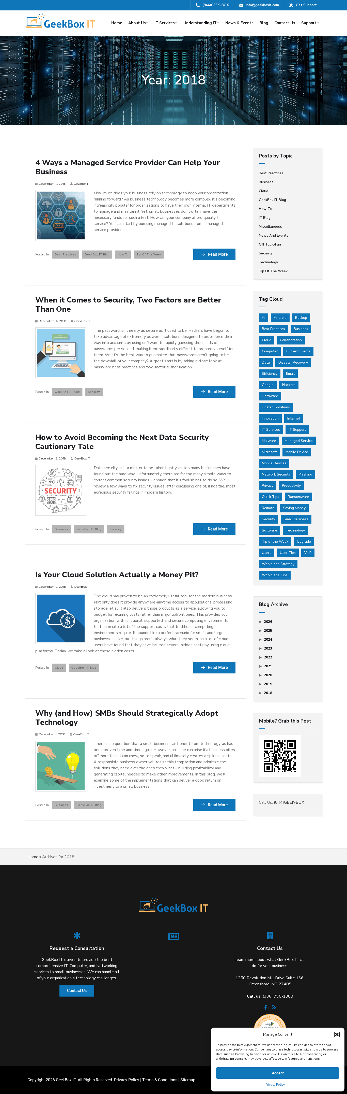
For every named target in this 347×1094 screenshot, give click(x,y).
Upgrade (304, 541)
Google (268, 384)
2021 (268, 666)
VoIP (307, 552)
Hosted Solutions (276, 407)
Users (266, 552)
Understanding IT (200, 22)
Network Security (276, 474)
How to (123, 254)
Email (290, 373)
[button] (336, 1034)
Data (266, 362)
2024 (268, 639)
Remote (268, 508)
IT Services (164, 22)
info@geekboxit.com (262, 5)
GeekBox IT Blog (97, 254)
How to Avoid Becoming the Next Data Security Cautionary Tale (122, 442)
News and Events (273, 235)
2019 (268, 684)
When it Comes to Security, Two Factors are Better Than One (128, 305)
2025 (268, 630)
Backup (301, 317)
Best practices (65, 254)
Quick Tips (270, 496)
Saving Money (294, 508)
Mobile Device (297, 452)
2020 (268, 675)
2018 (268, 692)
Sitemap (187, 1079)
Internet (293, 418)
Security (94, 391)
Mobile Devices (274, 463)
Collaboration (291, 340)
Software (269, 530)
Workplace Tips (275, 575)
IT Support (297, 429)
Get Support (306, 5)
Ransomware (298, 496)
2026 (268, 621)
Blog (264, 22)
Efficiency (269, 373)
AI (263, 317)
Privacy (267, 485)
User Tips (288, 552)
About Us (137, 22)
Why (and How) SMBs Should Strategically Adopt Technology (126, 718)
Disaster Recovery (293, 362)
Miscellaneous (270, 226)
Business (61, 529)
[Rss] (274, 1009)
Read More (217, 254)
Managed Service (299, 440)
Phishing (305, 474)
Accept (278, 1073)
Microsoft (269, 452)
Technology (268, 262)
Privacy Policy (275, 1085)
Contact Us (284, 22)
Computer (270, 351)
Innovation (270, 418)
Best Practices (273, 328)
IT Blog (265, 217)
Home (116, 22)
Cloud (59, 667)
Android (280, 317)
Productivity (291, 485)
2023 (268, 648)
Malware (269, 440)
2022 (268, 657)
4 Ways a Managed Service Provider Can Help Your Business (127, 167)
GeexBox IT (82, 183)
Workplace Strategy (278, 564)
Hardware (270, 396)
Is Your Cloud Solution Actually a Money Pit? (117, 575)
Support (309, 22)
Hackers (288, 384)
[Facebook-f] (266, 1009)
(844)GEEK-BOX (215, 5)
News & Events (239, 22)
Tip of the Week (149, 254)
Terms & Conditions (159, 1079)
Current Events (298, 351)
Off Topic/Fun (270, 244)
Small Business (296, 519)
